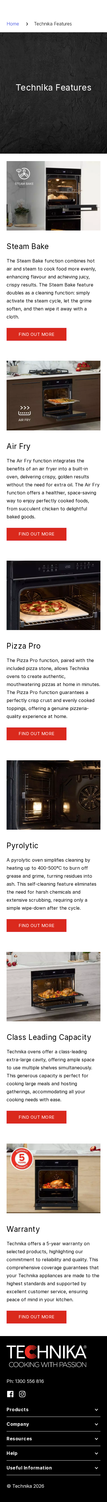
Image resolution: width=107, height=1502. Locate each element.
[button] (53, 1411)
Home (13, 24)
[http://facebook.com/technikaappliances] (10, 1394)
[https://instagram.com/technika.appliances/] (22, 1394)
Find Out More (36, 334)
